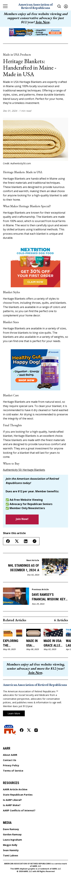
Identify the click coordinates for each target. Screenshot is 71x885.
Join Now (42, 22)
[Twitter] (29, 730)
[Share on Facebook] (8, 541)
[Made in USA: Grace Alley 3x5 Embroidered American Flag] (53, 633)
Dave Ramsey (11, 829)
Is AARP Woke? (11, 805)
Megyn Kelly (10, 845)
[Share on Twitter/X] (17, 541)
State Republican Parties (18, 795)
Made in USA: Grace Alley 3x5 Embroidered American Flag (53, 643)
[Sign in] (66, 6)
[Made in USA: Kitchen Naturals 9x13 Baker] (33, 633)
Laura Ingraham (12, 840)
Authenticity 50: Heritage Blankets (24, 470)
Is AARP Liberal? (12, 800)
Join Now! (22, 519)
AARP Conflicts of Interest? (19, 810)
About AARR (10, 755)
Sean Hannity (11, 850)
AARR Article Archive (15, 789)
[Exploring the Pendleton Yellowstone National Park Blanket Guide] (13, 633)
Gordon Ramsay (12, 834)
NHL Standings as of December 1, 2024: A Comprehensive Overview (23, 568)
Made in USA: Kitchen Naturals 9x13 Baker (33, 643)
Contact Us (9, 760)
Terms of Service (13, 771)
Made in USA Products (17, 54)
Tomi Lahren (10, 855)
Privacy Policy (11, 765)
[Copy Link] (34, 541)
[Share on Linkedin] (25, 541)
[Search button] (59, 6)
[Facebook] (21, 730)
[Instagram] (36, 730)
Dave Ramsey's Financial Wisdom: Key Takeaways (48, 597)
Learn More (14, 713)
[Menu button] (5, 6)
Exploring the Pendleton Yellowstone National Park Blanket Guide (13, 643)
